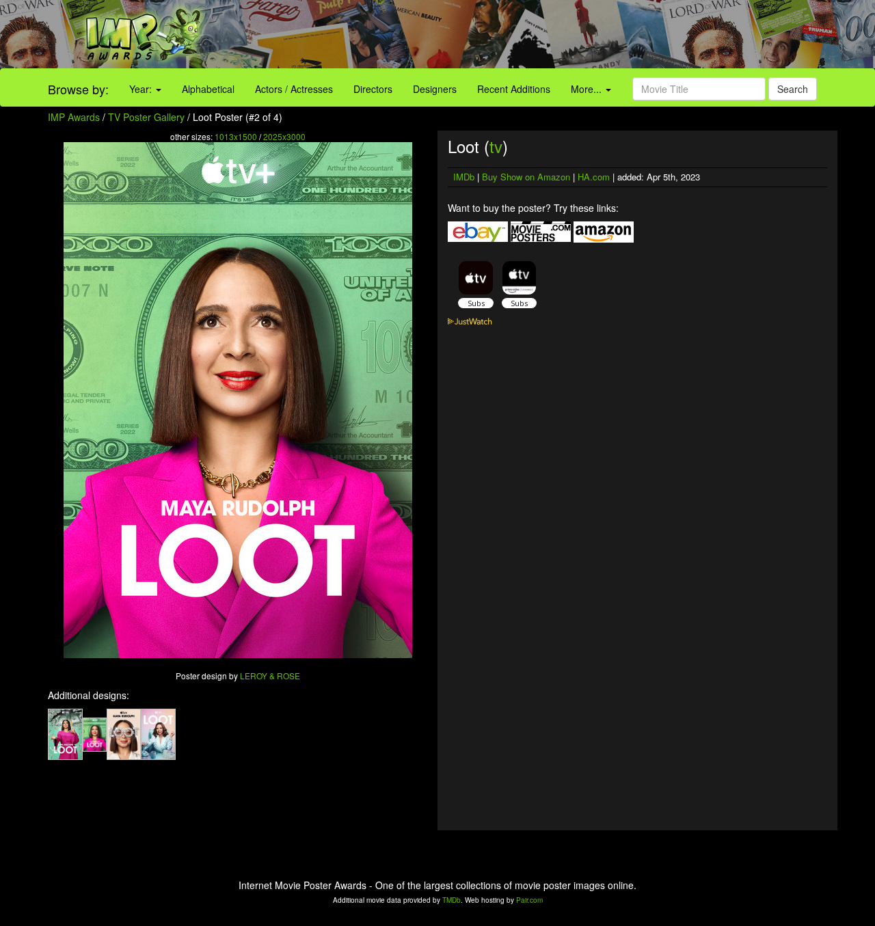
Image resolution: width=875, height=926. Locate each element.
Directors (372, 89)
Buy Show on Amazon (526, 176)
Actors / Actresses (294, 89)
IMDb (463, 176)
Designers (435, 89)
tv (495, 146)
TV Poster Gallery (146, 117)
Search (792, 89)
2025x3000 (284, 136)
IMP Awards (74, 117)
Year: (141, 89)
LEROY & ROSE (270, 675)
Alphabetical (208, 89)
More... (587, 89)
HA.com (594, 176)
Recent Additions (513, 89)
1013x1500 (236, 136)
